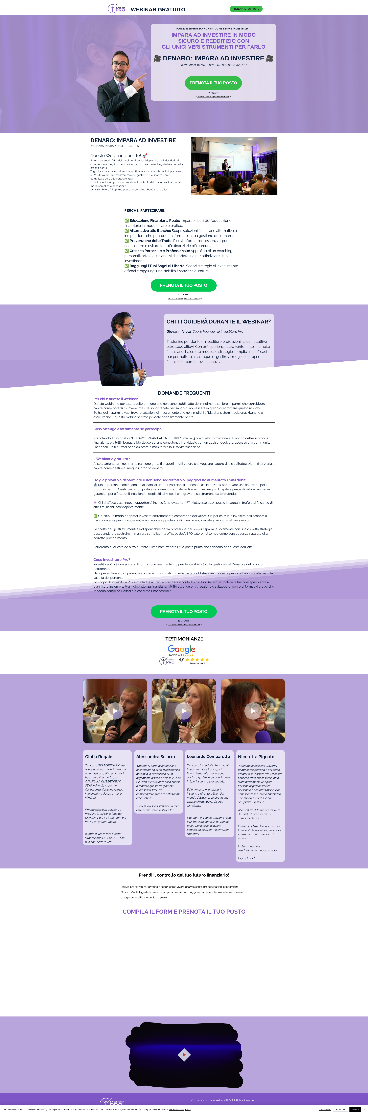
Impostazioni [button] (325, 1109)
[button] (143, 740)
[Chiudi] (364, 1109)
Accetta (355, 1109)
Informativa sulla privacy (180, 1109)
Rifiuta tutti (340, 1109)
